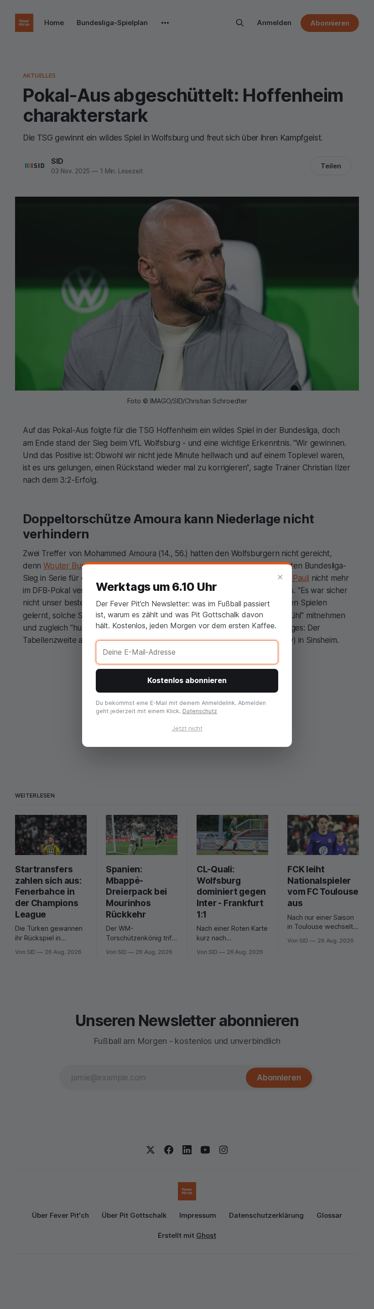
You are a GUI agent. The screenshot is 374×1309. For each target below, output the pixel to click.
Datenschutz (199, 711)
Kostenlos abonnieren (187, 680)
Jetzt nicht (187, 728)
